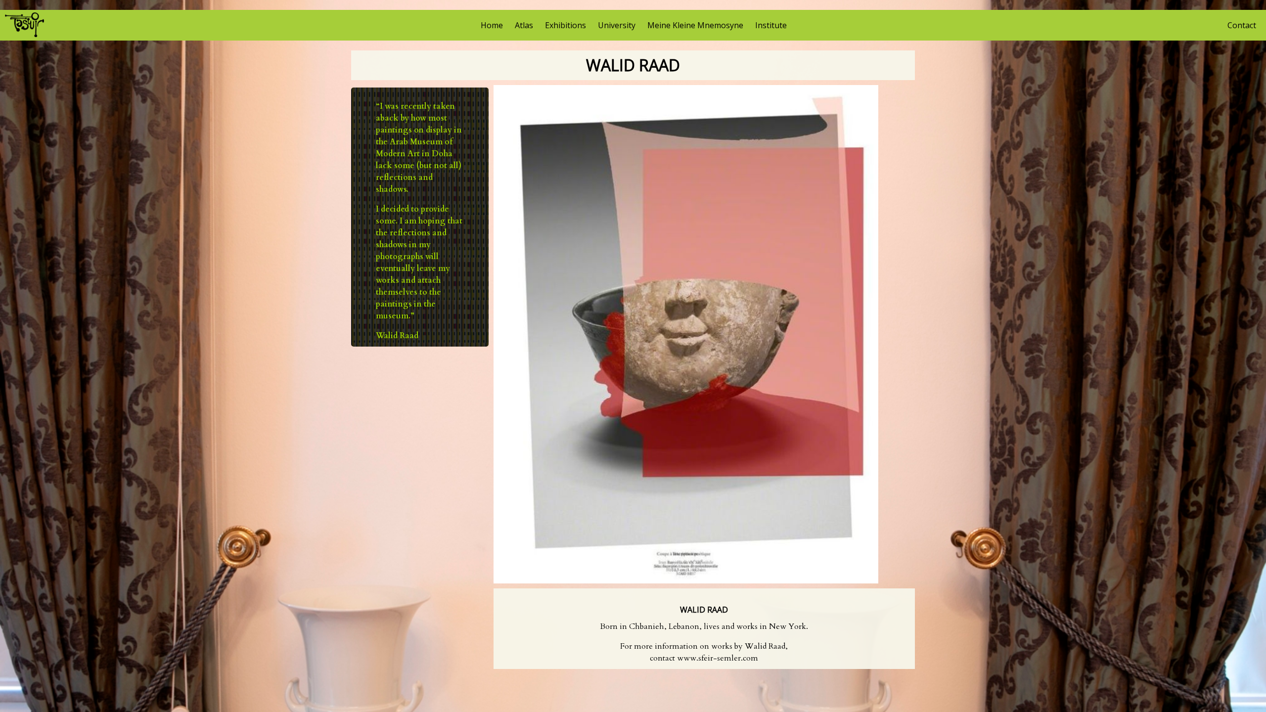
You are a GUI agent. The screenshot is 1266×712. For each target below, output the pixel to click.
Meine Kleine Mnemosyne (695, 25)
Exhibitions (565, 25)
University (616, 25)
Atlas (524, 25)
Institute (771, 25)
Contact (1241, 25)
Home (492, 25)
